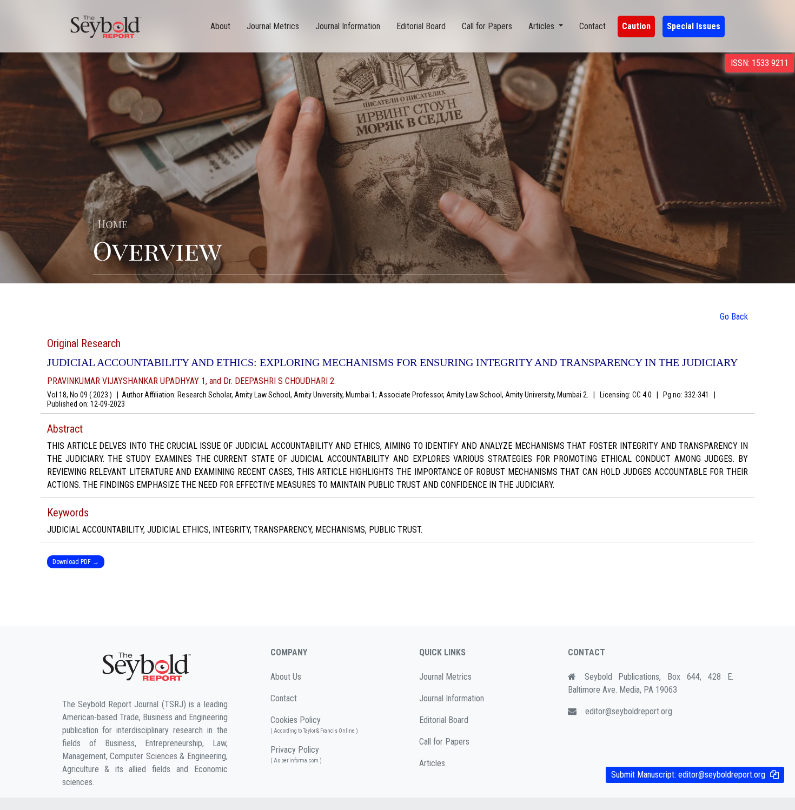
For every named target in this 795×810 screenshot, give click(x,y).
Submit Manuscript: (688, 774)
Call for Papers (487, 26)
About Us (285, 677)
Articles (432, 763)
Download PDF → (75, 562)
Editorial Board (421, 26)
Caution (636, 26)
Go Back (734, 316)
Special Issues (693, 26)
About (220, 26)
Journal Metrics (273, 26)
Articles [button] (542, 26)
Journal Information (347, 26)
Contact (592, 26)
